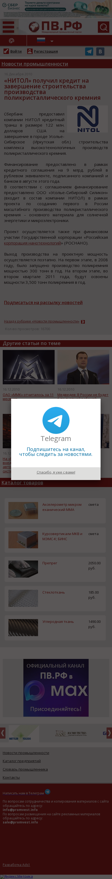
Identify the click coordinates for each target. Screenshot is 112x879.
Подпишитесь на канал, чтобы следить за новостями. (55, 451)
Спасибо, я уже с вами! (56, 472)
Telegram (56, 438)
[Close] (100, 399)
